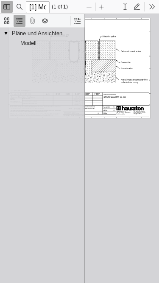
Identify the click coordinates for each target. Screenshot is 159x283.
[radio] (7, 21)
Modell (28, 43)
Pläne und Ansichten (37, 33)
